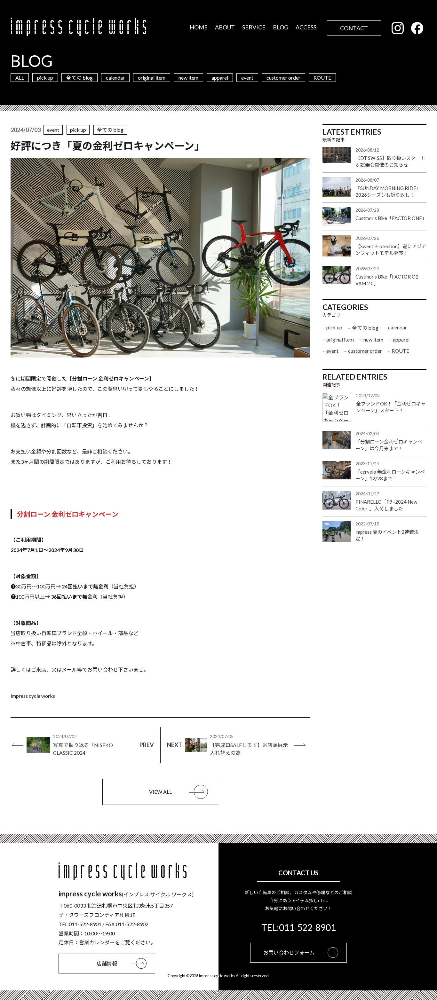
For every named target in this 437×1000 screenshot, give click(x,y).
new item (188, 78)
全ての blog (79, 78)
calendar (115, 78)
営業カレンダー (97, 942)
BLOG (280, 27)
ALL (19, 78)
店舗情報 (107, 963)
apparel (219, 78)
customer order (283, 78)
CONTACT (354, 28)
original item (151, 78)
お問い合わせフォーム (288, 952)
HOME (199, 27)
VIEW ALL (160, 792)
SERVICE (254, 27)
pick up (45, 78)
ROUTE (322, 78)
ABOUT (225, 27)
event (247, 78)
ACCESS (306, 27)
